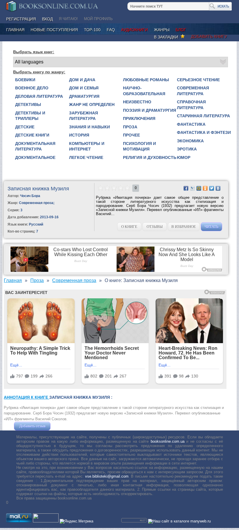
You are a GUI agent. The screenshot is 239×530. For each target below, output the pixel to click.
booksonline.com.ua (167, 441)
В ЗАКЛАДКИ (167, 37)
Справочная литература (191, 105)
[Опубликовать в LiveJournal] (192, 188)
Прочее (131, 135)
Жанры (161, 29)
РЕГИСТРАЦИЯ (21, 19)
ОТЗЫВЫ (155, 226)
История (79, 135)
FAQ (111, 29)
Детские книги (32, 135)
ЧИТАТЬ (211, 226)
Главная (15, 29)
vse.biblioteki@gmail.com (107, 476)
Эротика (187, 149)
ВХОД (47, 19)
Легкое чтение (86, 157)
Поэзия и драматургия (149, 110)
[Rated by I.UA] (46, 521)
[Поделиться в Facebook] (186, 188)
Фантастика (191, 124)
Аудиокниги (134, 29)
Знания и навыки (89, 127)
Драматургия (84, 96)
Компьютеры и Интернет (86, 146)
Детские (24, 127)
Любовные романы (146, 79)
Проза (130, 127)
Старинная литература (203, 116)
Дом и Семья (84, 88)
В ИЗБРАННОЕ (183, 226)
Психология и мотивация (139, 146)
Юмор (183, 157)
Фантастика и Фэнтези (204, 132)
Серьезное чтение (198, 79)
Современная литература (193, 91)
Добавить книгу (209, 36)
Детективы (28, 104)
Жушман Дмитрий (67, 426)
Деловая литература (39, 96)
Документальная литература (35, 146)
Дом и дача (82, 79)
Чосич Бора (30, 196)
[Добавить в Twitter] (211, 188)
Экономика (190, 141)
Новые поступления (54, 29)
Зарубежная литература (83, 116)
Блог (180, 29)
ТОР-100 (92, 29)
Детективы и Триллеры (30, 116)
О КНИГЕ (129, 226)
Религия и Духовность (149, 157)
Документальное (35, 157)
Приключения (139, 118)
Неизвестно (137, 102)
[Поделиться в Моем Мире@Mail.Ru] (198, 188)
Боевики (25, 79)
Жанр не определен (92, 104)
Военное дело (31, 88)
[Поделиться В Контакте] (218, 188)
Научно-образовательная (144, 91)
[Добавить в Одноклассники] (205, 188)
